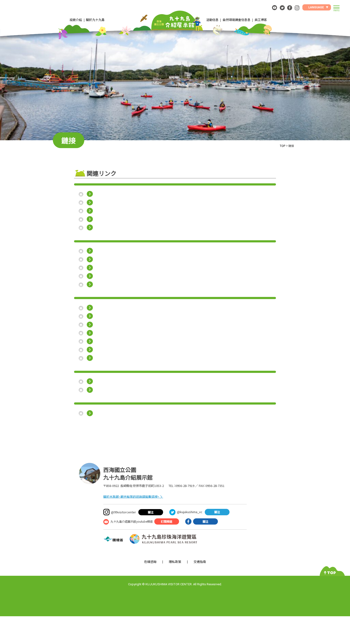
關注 (151, 512)
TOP (282, 146)
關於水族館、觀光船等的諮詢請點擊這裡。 (131, 496)
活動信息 (212, 19)
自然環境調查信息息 (236, 19)
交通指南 (200, 561)
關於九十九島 (95, 19)
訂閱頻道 (166, 521)
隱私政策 (175, 561)
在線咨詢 (150, 561)
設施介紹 (76, 19)
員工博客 (261, 19)
